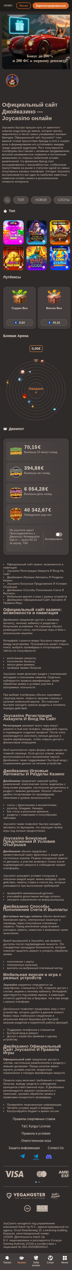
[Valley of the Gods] (36, 258)
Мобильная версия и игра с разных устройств (37, 596)
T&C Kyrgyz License (36, 1126)
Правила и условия (36, 1133)
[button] (36, 200)
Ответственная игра (36, 1140)
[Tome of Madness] (36, 232)
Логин (23, 5)
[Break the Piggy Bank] (13, 258)
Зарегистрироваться (51, 5)
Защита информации (24, 1148)
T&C (25, 543)
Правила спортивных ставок (34, 1119)
